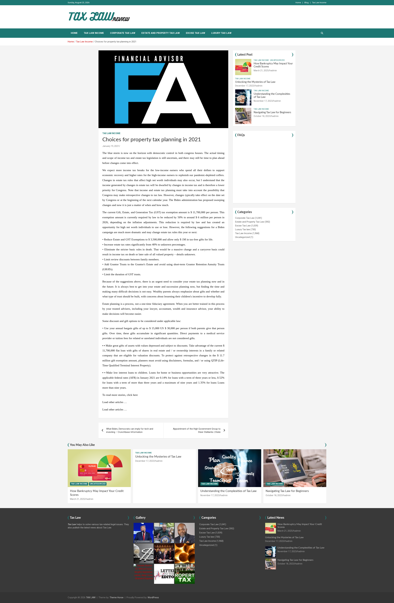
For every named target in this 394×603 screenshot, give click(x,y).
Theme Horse (116, 597)
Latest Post (244, 54)
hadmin (273, 70)
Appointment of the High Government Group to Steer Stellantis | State (197, 430)
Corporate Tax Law (122, 33)
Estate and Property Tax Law (160, 33)
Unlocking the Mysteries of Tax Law (255, 82)
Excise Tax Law (195, 33)
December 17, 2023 (244, 85)
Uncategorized (277, 60)
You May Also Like (82, 444)
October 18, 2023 (262, 116)
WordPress (153, 597)
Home (298, 2)
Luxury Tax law (221, 33)
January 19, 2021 (110, 146)
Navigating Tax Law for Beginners (272, 112)
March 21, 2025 (261, 70)
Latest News (275, 517)
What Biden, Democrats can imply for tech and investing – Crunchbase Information (129, 430)
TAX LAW (90, 597)
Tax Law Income (319, 2)
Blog (306, 2)
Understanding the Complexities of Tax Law (228, 491)
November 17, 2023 (263, 101)
